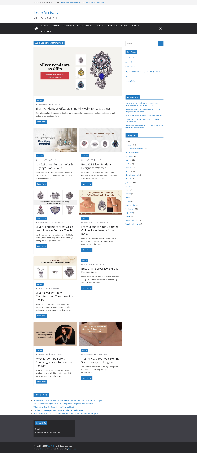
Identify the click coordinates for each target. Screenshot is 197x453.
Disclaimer (130, 76)
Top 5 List (129, 213)
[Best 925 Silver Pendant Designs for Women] (100, 140)
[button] (137, 25)
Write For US (130, 67)
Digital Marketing (85, 26)
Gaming (124, 26)
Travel (128, 216)
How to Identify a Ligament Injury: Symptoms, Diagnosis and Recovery (63, 403)
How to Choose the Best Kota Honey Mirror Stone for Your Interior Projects (66, 413)
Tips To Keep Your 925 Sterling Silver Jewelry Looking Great (100, 360)
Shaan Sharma (55, 104)
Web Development (133, 224)
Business (44, 26)
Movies (128, 194)
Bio (127, 141)
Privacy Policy (131, 81)
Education (129, 156)
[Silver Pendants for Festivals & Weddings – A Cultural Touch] (55, 202)
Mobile (128, 186)
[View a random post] (160, 28)
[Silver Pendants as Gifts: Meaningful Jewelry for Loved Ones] (78, 71)
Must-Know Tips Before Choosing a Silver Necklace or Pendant (54, 362)
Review (128, 201)
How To (128, 179)
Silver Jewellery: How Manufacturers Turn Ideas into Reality (55, 296)
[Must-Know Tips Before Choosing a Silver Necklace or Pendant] (55, 334)
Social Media (112, 26)
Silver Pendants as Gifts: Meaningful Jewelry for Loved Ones (73, 108)
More (133, 26)
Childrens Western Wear (135, 149)
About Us (45, 31)
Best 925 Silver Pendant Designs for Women (96, 166)
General (55, 26)
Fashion (128, 160)
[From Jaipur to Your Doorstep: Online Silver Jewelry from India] (100, 202)
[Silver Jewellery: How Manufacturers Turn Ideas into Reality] (55, 268)
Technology (68, 26)
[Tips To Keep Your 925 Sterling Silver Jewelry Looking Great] (100, 334)
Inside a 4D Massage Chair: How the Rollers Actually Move (83, 2)
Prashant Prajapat (56, 354)
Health (100, 26)
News (128, 197)
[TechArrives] (36, 28)
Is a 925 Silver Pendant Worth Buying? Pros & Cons (54, 166)
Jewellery (40, 100)
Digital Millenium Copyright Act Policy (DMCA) (143, 71)
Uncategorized (41, 218)
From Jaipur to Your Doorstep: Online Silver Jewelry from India (100, 230)
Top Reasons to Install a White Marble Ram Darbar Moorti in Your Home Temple (68, 400)
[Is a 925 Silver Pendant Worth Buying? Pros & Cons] (55, 140)
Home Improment (132, 175)
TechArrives (46, 12)
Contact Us (130, 57)
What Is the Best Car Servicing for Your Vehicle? (144, 115)
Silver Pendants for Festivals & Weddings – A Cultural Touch (55, 228)
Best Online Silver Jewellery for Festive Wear (100, 270)
